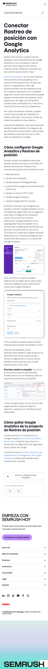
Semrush (6, 548)
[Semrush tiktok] (13, 595)
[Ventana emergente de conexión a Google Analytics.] (24, 337)
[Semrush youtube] (18, 595)
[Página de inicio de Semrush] (9, 4)
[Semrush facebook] (23, 595)
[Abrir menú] (45, 4)
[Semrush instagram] (8, 595)
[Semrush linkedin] (3, 595)
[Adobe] (6, 604)
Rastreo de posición (13, 77)
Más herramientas (10, 554)
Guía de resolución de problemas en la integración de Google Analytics (23, 455)
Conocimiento (13, 12)
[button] (18, 491)
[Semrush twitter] (27, 595)
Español (5, 585)
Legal (4, 579)
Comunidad (7, 573)
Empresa (6, 560)
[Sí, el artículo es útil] (10, 491)
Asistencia (6, 567)
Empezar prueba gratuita (17, 537)
